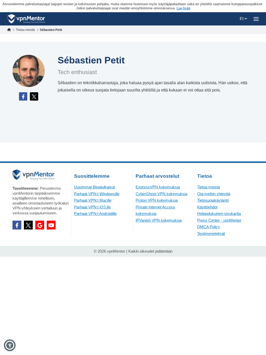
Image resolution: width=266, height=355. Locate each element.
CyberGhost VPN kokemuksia (161, 194)
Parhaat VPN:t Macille (92, 200)
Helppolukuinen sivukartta (219, 213)
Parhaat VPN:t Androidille (95, 213)
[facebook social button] (16, 225)
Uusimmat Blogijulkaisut (94, 187)
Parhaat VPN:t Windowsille (96, 194)
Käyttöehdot (207, 207)
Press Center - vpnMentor (219, 220)
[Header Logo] (26, 19)
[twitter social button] (28, 225)
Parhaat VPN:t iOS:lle (92, 207)
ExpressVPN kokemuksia (158, 187)
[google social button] (39, 225)
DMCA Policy (208, 227)
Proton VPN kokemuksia (157, 200)
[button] (9, 345)
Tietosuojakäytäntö (213, 200)
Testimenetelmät (211, 233)
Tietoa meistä (208, 187)
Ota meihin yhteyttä (213, 194)
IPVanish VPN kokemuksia (159, 220)
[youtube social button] (51, 225)
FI (242, 19)
